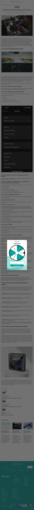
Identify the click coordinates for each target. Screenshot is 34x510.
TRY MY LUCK (17, 265)
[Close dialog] (26, 240)
